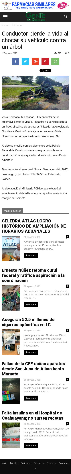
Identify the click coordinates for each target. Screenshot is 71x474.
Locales (14, 463)
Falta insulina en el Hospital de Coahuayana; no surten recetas (32, 415)
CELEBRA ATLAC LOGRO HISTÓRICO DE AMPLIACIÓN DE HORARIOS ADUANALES (34, 226)
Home (5, 25)
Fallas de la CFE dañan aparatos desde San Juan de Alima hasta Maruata (33, 369)
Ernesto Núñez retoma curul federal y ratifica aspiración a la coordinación (33, 275)
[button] (66, 17)
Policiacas (26, 463)
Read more (31, 255)
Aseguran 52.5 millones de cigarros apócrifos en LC (28, 322)
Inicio (4, 463)
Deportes (39, 463)
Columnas (64, 463)
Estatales (51, 463)
